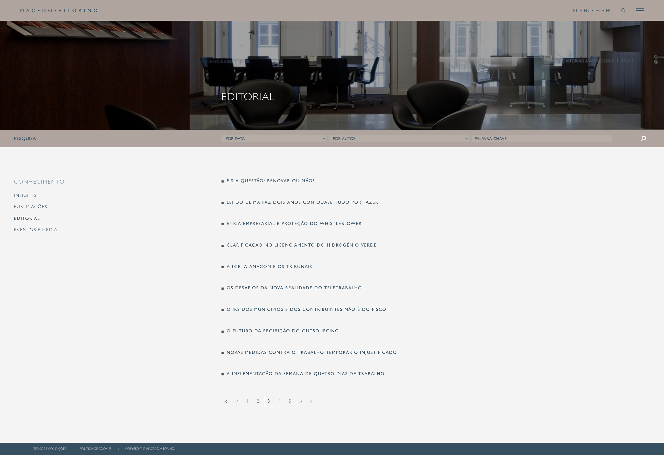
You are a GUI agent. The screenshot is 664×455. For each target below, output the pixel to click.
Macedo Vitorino (59, 10)
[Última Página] (311, 400)
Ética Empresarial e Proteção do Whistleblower (294, 223)
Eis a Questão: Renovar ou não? (271, 180)
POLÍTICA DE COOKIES (96, 449)
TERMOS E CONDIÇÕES (49, 449)
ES (598, 10)
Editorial (27, 218)
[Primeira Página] (226, 400)
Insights (25, 195)
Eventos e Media (36, 229)
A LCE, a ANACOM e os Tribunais (269, 266)
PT (575, 10)
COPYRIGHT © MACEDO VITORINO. (150, 449)
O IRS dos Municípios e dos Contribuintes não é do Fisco (306, 309)
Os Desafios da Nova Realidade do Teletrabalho (294, 287)
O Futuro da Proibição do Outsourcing (283, 330)
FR (608, 10)
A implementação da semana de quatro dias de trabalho (306, 373)
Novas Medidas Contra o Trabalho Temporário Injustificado (312, 352)
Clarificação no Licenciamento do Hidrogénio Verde (302, 245)
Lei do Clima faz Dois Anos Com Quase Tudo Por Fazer (302, 202)
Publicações (30, 206)
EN (586, 10)
